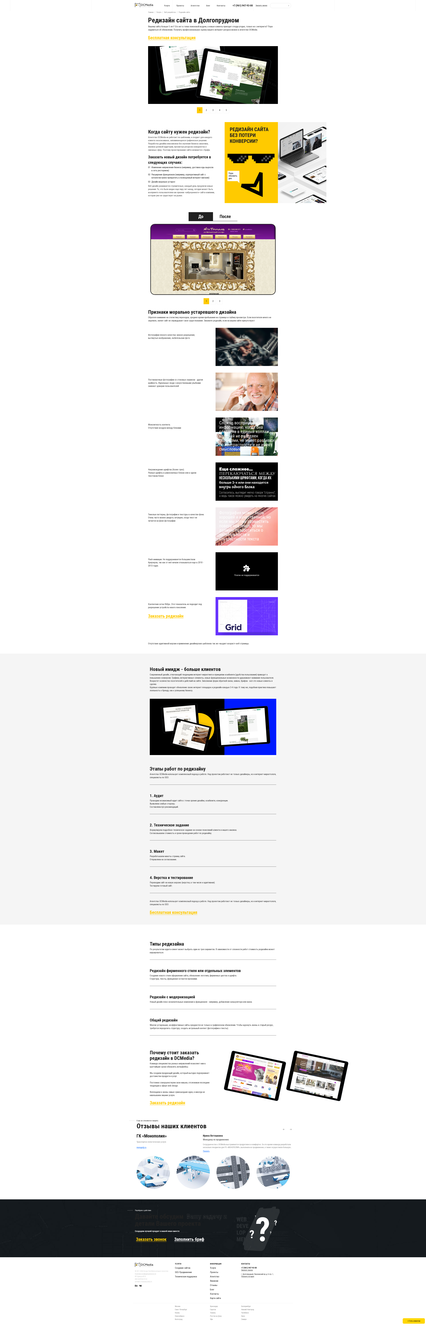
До (200, 216)
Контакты (221, 5)
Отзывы (213, 1285)
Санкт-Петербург (181, 1309)
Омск (243, 1316)
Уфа (211, 1319)
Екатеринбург (246, 1306)
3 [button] (213, 110)
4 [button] (219, 110)
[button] (284, 1129)
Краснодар (214, 1306)
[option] (213, 75)
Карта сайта (215, 1298)
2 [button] (206, 110)
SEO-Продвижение (183, 1272)
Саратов (213, 1309)
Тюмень (213, 1313)
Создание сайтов (182, 1268)
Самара (244, 1319)
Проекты (180, 5)
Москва (177, 1306)
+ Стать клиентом (413, 1321)
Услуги (167, 5)
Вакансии (214, 1281)
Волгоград (178, 1319)
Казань (177, 1313)
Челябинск (245, 1313)
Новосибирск (179, 1316)
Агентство (195, 5)
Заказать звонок (261, 5)
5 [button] (226, 110)
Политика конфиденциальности (145, 1274)
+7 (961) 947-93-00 (243, 5)
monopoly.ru (141, 1147)
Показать (206, 1151)
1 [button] (199, 110)
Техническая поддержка (186, 1276)
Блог (208, 5)
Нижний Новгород (247, 1309)
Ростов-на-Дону (216, 1316)
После (225, 216)
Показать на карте (247, 1276)
